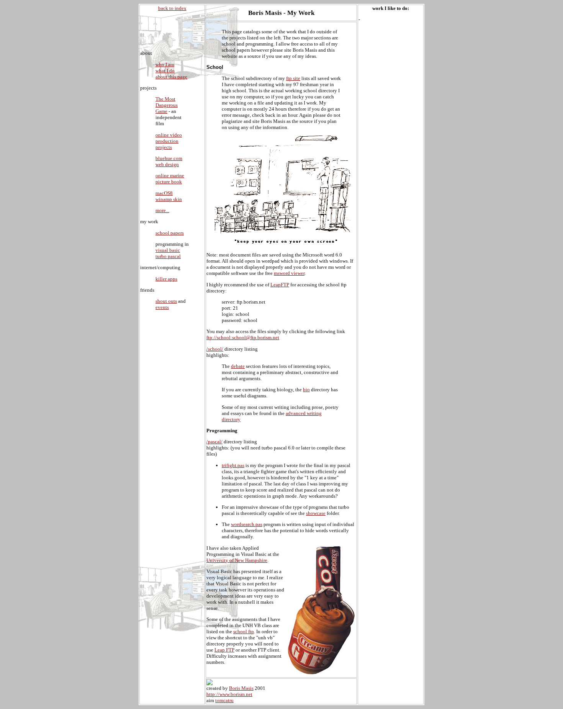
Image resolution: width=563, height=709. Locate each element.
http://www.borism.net (229, 694)
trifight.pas (233, 465)
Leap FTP (224, 650)
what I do (165, 71)
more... (162, 210)
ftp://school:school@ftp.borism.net (242, 337)
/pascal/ (214, 441)
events (162, 307)
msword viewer (289, 273)
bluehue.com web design (168, 161)
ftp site (293, 78)
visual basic (167, 250)
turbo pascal (168, 256)
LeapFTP (279, 285)
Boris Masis (241, 688)
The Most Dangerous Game (166, 105)
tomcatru (224, 700)
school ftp (243, 631)
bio (306, 389)
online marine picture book (169, 179)
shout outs (166, 301)
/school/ (214, 349)
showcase (316, 513)
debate (238, 366)
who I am (164, 64)
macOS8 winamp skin (168, 196)
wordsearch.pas (246, 524)
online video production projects (168, 141)
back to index (172, 8)
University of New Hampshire (236, 560)
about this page (171, 77)
